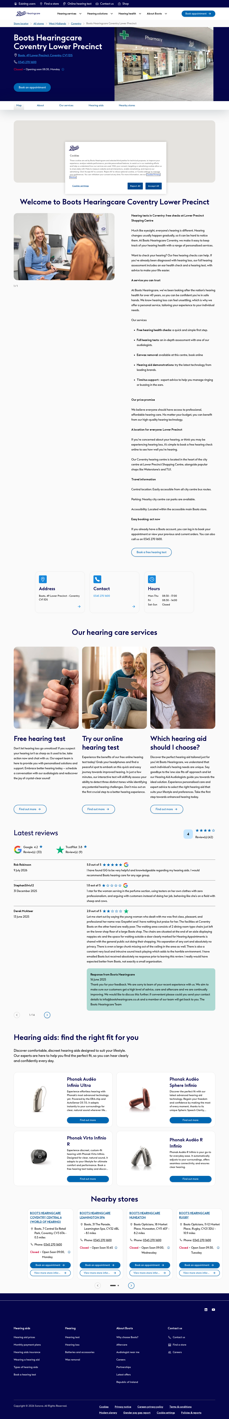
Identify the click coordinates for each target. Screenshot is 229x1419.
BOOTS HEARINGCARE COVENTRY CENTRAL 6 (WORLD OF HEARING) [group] (46, 1217)
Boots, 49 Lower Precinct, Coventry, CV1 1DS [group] (45, 55)
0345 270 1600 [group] (27, 62)
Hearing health (127, 13)
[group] (25, 3)
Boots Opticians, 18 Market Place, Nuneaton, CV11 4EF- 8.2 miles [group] (151, 1229)
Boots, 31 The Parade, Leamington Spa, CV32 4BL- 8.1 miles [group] (101, 1229)
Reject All (135, 186)
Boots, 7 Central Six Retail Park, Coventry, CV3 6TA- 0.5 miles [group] (50, 1233)
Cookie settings (80, 186)
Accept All (153, 186)
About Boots (154, 13)
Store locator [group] (21, 23)
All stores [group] (38, 23)
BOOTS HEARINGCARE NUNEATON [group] (144, 1215)
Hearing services (66, 13)
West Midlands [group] (57, 23)
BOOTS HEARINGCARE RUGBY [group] (194, 1215)
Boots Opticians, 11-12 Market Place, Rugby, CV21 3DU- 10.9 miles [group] (202, 1229)
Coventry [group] (76, 23)
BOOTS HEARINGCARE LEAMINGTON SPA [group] (95, 1215)
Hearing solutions (97, 13)
